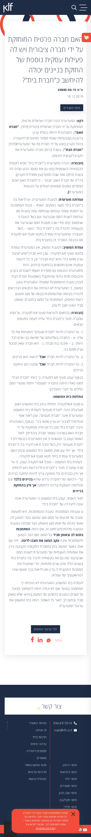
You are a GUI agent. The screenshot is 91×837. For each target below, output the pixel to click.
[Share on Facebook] (32, 639)
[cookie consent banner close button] (73, 814)
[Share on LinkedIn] (40, 639)
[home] (8, 7)
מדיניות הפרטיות (45, 828)
